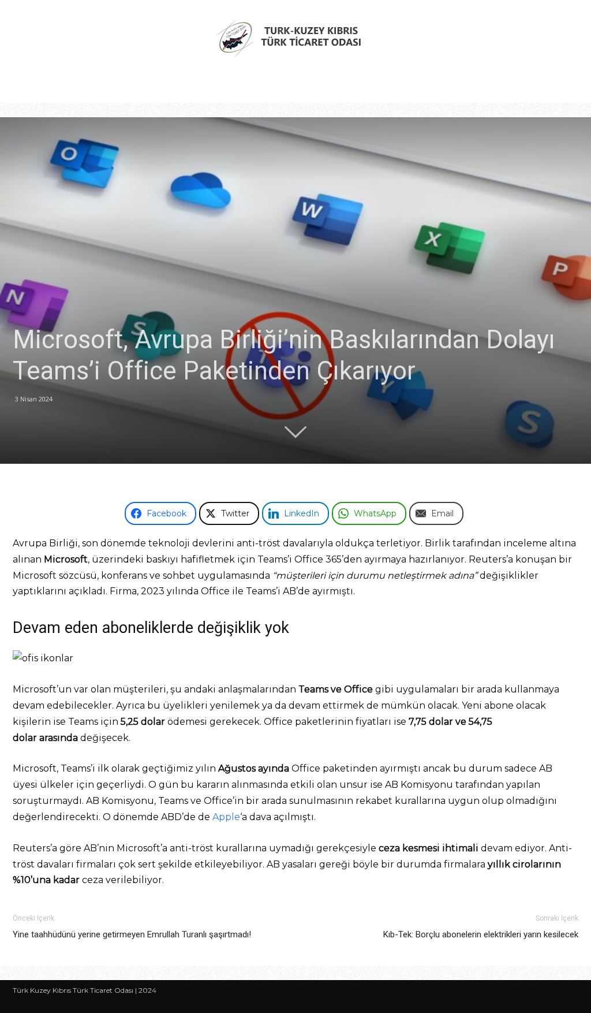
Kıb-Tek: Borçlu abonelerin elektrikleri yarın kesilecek (480, 934)
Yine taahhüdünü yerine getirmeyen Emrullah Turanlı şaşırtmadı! (132, 934)
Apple (226, 816)
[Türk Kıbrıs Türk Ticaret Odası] (295, 38)
